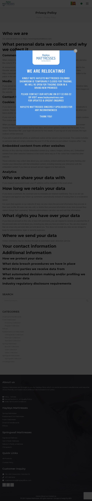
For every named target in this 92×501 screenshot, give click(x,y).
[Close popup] (75, 51)
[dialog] (46, 87)
